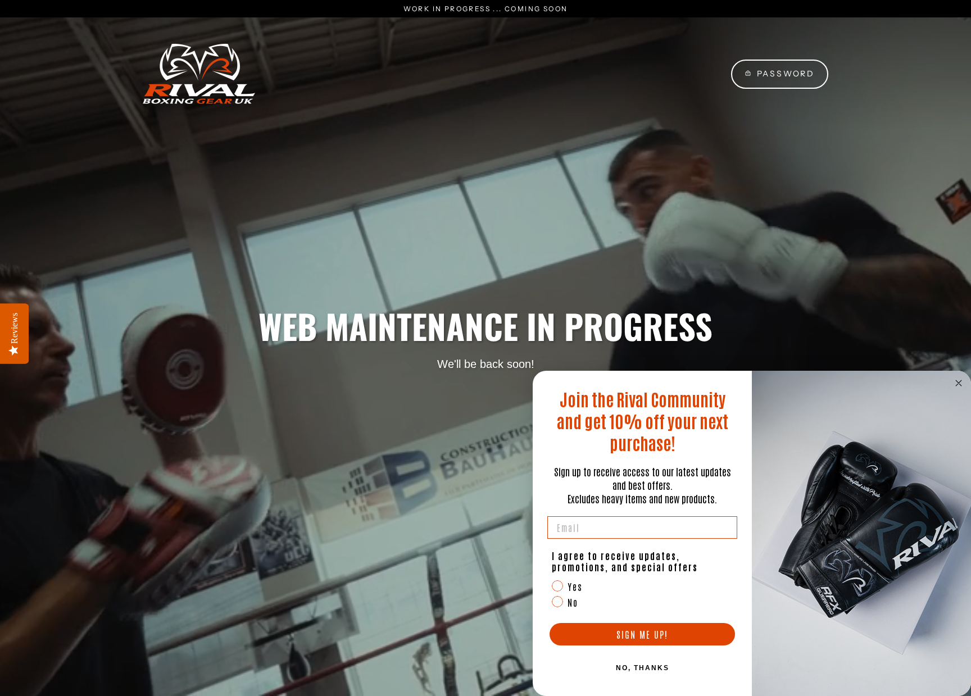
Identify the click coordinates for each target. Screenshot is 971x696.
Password (786, 74)
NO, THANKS (642, 668)
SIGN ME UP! (642, 634)
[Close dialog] (958, 383)
